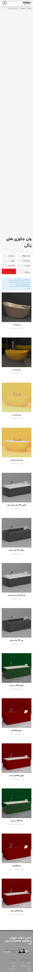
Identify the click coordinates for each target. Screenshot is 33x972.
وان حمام (27, 266)
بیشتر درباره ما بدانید (25, 960)
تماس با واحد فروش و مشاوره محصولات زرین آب (18, 941)
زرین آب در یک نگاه (26, 966)
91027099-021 (6, 952)
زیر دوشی (27, 272)
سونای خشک (26, 261)
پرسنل (29, 969)
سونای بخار (11, 256)
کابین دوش (11, 266)
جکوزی (12, 261)
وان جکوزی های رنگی (10, 271)
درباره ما (28, 963)
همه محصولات (26, 256)
